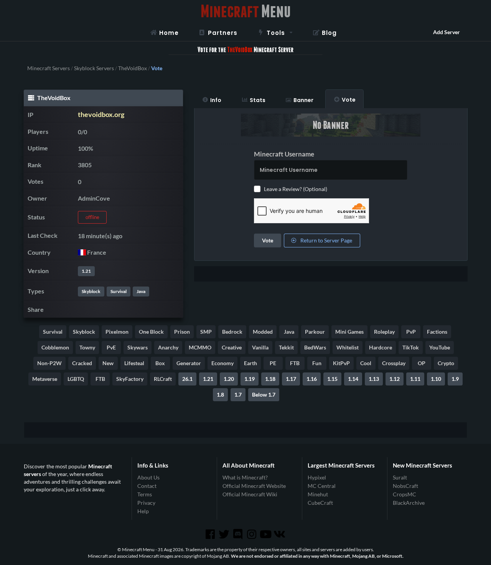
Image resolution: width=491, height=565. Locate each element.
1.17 (291, 379)
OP (421, 363)
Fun (316, 363)
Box (160, 363)
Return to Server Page (325, 240)
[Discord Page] (239, 534)
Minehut (318, 494)
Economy (222, 363)
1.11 (415, 379)
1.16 (311, 379)
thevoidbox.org (101, 114)
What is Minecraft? (245, 477)
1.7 (238, 394)
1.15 (332, 379)
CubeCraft (320, 502)
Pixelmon (117, 331)
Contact (147, 486)
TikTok (410, 347)
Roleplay (384, 331)
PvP (411, 331)
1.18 (270, 379)
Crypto (446, 363)
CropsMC (404, 494)
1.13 (374, 379)
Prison (182, 331)
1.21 (86, 271)
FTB (295, 363)
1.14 (353, 379)
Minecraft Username (284, 154)
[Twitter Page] (225, 534)
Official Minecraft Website (254, 486)
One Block (151, 331)
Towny (87, 347)
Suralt (400, 477)
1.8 (220, 394)
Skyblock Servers (94, 68)
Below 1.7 (263, 394)
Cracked (82, 363)
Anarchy (168, 347)
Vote (349, 100)
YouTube (439, 347)
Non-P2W (49, 363)
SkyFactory (129, 379)
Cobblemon (55, 347)
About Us (148, 477)
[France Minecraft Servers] (82, 252)
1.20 (229, 379)
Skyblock (91, 291)
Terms (144, 494)
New (108, 363)
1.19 (249, 379)
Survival (118, 291)
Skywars (137, 347)
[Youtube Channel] (266, 534)
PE (273, 363)
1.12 (394, 379)
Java (141, 291)
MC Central (322, 486)
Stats (257, 100)
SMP (206, 331)
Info (215, 100)
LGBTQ (76, 379)
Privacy (146, 502)
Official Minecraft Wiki (249, 494)
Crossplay (393, 363)
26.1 (187, 379)
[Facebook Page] (210, 534)
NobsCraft (405, 486)
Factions (437, 331)
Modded (263, 331)
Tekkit (286, 347)
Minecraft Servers (48, 68)
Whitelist (347, 347)
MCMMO (200, 347)
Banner (303, 100)
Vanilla (260, 347)
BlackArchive (409, 502)
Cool (365, 363)
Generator (188, 363)
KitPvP (341, 363)
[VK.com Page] (280, 534)
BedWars (315, 347)
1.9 (455, 379)
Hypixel (317, 477)
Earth (250, 363)
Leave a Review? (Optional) (295, 189)
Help (143, 511)
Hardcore (380, 347)
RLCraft (163, 379)
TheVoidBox (132, 68)
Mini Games (349, 331)
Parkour (315, 331)
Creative (232, 347)
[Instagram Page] (252, 534)
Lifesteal (134, 363)
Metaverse (44, 379)
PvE (111, 347)
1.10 (436, 379)
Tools (276, 33)
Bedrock (232, 331)
